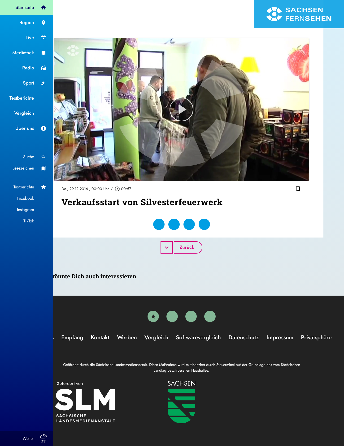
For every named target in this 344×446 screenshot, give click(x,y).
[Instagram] (191, 316)
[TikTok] (210, 316)
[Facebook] (172, 316)
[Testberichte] (153, 316)
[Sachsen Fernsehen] (299, 14)
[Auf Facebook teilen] (159, 224)
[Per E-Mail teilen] (204, 224)
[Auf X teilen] (174, 224)
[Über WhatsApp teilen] (189, 224)
